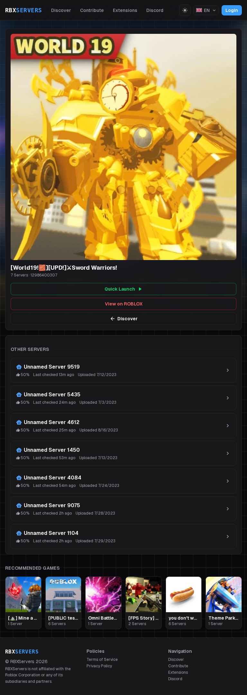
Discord (154, 10)
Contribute (92, 10)
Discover (61, 10)
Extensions (125, 10)
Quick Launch (120, 289)
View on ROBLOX (123, 304)
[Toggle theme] (185, 10)
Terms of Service (102, 659)
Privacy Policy (99, 666)
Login (231, 10)
